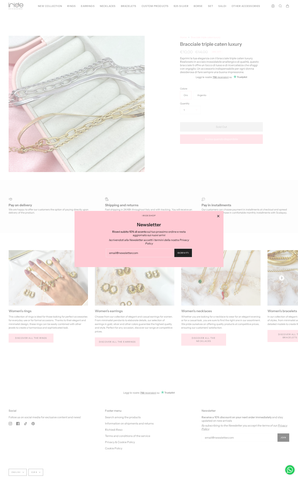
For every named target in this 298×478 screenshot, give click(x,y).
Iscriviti (183, 253)
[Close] (218, 216)
